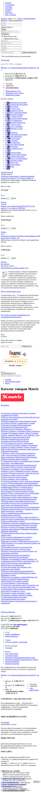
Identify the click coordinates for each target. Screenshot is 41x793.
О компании (9, 5)
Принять (36, 782)
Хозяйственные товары (14, 160)
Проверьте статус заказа (15, 93)
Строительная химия (13, 152)
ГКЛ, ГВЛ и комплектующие (16, 112)
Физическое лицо (10, 36)
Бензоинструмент (11, 106)
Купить (3, 202)
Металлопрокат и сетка (14, 128)
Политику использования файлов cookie (15, 790)
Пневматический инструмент (16, 134)
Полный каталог (7, 172)
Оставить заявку (12, 87)
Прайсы (8, 11)
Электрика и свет (11, 162)
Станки (8, 150)
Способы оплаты (11, 656)
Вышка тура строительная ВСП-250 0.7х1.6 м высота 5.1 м (18, 207)
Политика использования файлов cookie (20, 658)
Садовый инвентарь (12, 142)
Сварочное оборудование (14, 144)
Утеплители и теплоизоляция (16, 158)
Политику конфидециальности (13, 788)
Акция (7, 168)
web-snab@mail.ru (20, 624)
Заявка (14, 18)
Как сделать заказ (11, 654)
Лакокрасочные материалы (15, 122)
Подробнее (5, 405)
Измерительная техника (14, 114)
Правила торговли (12, 664)
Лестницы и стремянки (14, 126)
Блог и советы (10, 15)
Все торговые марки (12, 381)
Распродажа (9, 166)
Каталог (8, 3)
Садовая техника (11, 140)
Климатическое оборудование (16, 118)
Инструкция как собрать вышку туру (15, 268)
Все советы (5, 264)
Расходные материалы (13, 136)
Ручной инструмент (12, 138)
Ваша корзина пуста (13, 91)
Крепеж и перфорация (13, 120)
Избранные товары (13, 95)
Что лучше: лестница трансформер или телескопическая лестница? (15, 316)
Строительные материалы (15, 156)
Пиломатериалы (11, 132)
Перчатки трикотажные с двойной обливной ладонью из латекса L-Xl (17, 177)
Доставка (8, 7)
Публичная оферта (12, 662)
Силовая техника (11, 146)
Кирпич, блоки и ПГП (13, 116)
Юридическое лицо (11, 39)
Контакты (9, 13)
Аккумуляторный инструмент (16, 104)
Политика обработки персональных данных (21, 660)
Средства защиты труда (14, 148)
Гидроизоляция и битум (14, 110)
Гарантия (8, 9)
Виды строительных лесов (11, 291)
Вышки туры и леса (12, 108)
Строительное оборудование (16, 154)
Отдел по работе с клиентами (16, 642)
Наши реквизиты (11, 636)
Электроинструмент (12, 164)
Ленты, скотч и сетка (13, 124)
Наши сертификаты (12, 634)
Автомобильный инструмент (16, 102)
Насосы (8, 130)
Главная (8, 379)
